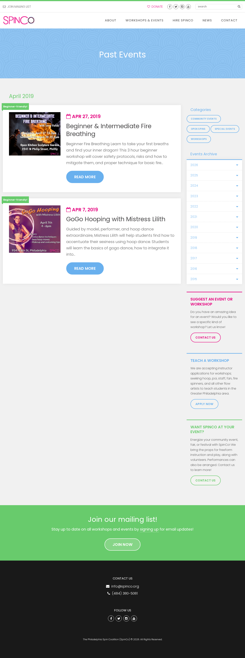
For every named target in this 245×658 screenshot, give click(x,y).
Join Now (122, 544)
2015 (193, 279)
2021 (193, 217)
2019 (193, 238)
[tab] (214, 165)
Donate (156, 7)
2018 (193, 248)
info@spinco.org (124, 586)
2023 (194, 196)
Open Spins (198, 128)
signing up (149, 529)
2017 (193, 258)
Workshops (199, 139)
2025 (194, 175)
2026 (194, 165)
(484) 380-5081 (124, 593)
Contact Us (205, 337)
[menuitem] (110, 20)
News (207, 20)
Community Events (204, 118)
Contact (229, 20)
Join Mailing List (18, 7)
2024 (194, 186)
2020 (194, 227)
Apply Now (204, 404)
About (110, 20)
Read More (85, 177)
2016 (193, 269)
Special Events (225, 128)
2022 (194, 206)
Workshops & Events (144, 20)
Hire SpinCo (183, 20)
